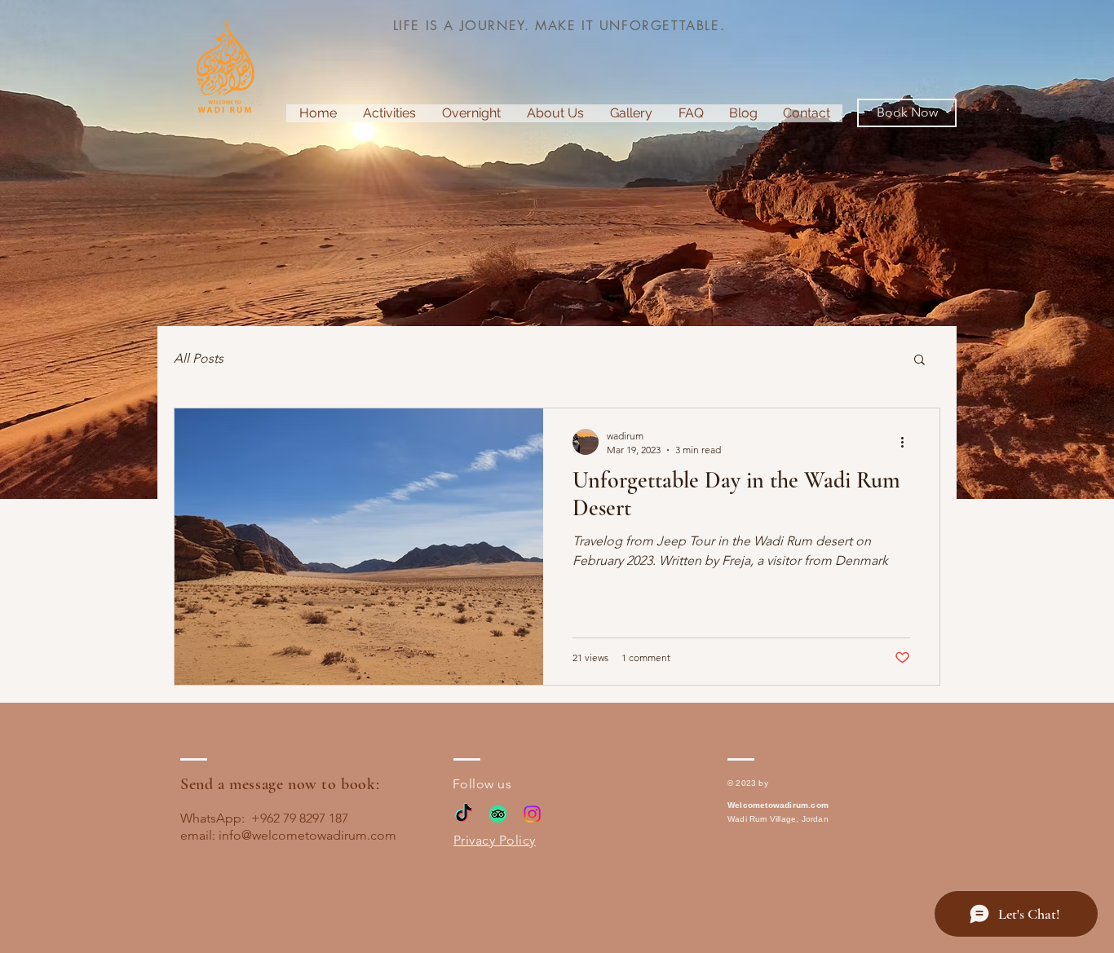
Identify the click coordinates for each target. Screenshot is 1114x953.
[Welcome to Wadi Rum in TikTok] (464, 814)
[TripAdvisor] (498, 814)
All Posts (198, 358)
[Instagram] (532, 814)
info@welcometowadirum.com (307, 835)
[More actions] (907, 442)
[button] (919, 360)
